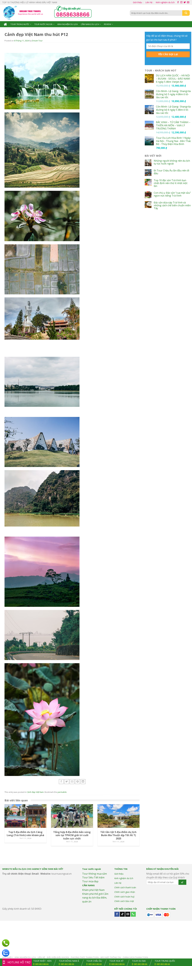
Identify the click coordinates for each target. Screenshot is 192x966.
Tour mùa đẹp (90, 881)
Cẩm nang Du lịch (90, 24)
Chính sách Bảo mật (124, 901)
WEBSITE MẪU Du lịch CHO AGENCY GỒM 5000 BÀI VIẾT (32, 868)
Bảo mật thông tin (111, 957)
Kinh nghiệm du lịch (165, 2)
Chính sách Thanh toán (135, 957)
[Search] (186, 13)
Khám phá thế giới (92, 893)
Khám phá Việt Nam (93, 890)
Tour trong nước (19, 24)
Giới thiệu (137, 2)
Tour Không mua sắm (94, 873)
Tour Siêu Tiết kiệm (93, 877)
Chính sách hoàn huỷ (124, 896)
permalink (62, 792)
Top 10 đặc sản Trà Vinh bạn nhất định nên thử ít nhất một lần (170, 183)
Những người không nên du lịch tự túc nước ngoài (172, 162)
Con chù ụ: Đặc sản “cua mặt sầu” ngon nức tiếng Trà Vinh (172, 194)
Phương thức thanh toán (85, 957)
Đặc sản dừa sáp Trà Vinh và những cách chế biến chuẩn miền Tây (172, 205)
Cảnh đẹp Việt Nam (35, 792)
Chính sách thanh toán (125, 887)
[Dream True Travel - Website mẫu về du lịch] (23, 13)
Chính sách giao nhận (124, 892)
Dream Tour (37, 40)
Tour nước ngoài (43, 24)
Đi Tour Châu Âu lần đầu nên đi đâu (171, 172)
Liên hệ (148, 2)
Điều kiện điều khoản (58, 957)
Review (107, 24)
